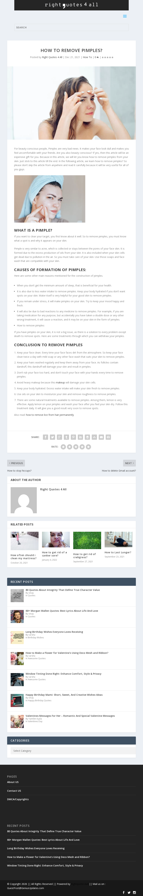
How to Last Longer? (118, 552)
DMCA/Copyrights (18, 799)
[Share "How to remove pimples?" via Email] (101, 437)
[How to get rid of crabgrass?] (87, 540)
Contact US (14, 790)
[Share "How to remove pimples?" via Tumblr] (66, 437)
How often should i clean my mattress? (23, 556)
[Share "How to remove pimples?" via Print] (108, 437)
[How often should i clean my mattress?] (25, 541)
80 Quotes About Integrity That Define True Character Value (44, 831)
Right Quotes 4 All (52, 57)
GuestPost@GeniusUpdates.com (25, 888)
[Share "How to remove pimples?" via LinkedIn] (80, 437)
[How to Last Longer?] (119, 539)
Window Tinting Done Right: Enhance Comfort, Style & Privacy (45, 865)
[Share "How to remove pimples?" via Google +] (59, 437)
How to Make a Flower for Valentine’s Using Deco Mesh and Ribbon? (48, 857)
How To (87, 57)
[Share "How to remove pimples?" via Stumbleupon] (94, 437)
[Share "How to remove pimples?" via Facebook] (45, 437)
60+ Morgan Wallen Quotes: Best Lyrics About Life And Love (43, 839)
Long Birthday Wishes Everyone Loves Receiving (36, 848)
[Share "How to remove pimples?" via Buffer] (87, 437)
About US (12, 782)
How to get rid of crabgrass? (84, 555)
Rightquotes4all (79, 884)
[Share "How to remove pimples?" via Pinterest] (73, 437)
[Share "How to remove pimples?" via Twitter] (52, 437)
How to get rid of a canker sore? (54, 554)
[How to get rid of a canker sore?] (56, 539)
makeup (60, 382)
